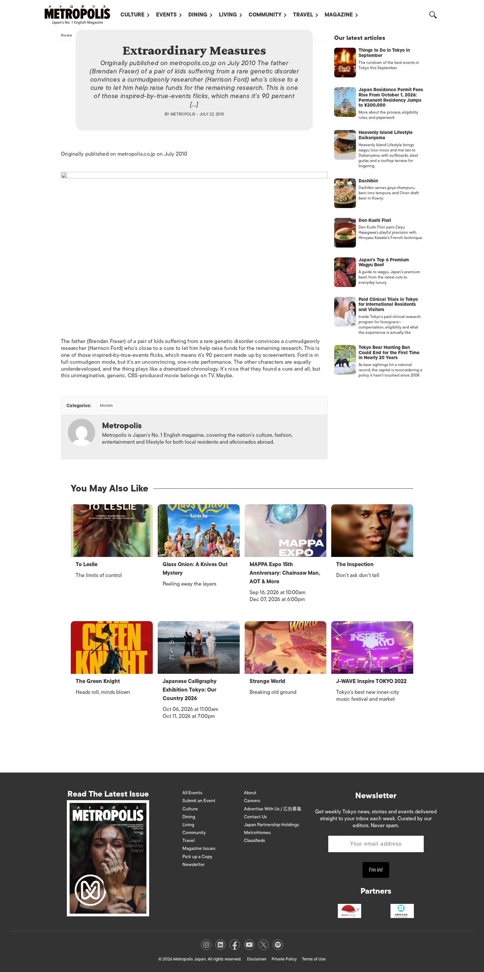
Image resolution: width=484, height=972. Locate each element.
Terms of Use (314, 959)
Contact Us (255, 817)
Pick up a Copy (197, 856)
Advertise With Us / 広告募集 (273, 809)
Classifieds (254, 840)
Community (265, 15)
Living (228, 15)
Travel (303, 15)
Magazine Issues (198, 848)
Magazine (339, 15)
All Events (192, 793)
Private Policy (284, 959)
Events (166, 15)
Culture (133, 15)
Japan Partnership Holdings (271, 824)
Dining (197, 15)
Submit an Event (198, 800)
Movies (106, 405)
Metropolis (183, 114)
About (250, 793)
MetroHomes (257, 832)
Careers (252, 800)
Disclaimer (256, 959)
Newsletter (193, 864)
